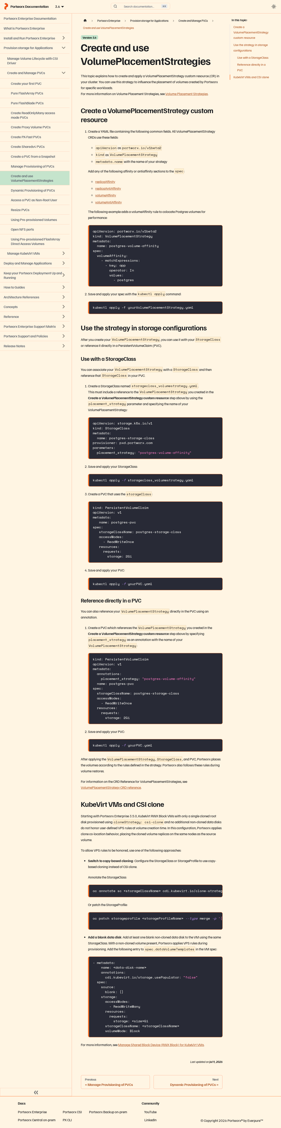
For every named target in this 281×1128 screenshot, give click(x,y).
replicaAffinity (105, 181)
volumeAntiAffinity (108, 202)
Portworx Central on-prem (37, 1120)
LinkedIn (150, 1120)
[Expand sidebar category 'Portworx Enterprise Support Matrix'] (64, 326)
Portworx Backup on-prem (108, 1112)
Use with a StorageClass (252, 57)
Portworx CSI (72, 1112)
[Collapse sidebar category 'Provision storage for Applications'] (64, 48)
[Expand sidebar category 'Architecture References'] (64, 297)
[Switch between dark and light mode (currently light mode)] (273, 6)
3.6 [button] (57, 6)
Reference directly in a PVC (251, 67)
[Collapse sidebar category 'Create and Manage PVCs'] (64, 73)
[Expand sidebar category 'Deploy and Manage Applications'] (64, 263)
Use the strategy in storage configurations (250, 47)
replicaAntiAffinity (108, 188)
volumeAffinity (105, 195)
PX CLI (67, 1120)
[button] (35, 346)
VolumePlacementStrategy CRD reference (111, 787)
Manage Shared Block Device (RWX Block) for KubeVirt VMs (161, 1044)
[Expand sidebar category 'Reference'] (64, 316)
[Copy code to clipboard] (217, 231)
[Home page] (85, 20)
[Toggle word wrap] (208, 890)
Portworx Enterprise (32, 1112)
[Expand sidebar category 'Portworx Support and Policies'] (64, 336)
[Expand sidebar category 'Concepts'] (64, 307)
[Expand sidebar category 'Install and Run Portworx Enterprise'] (64, 38)
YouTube (150, 1112)
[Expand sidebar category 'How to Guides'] (64, 287)
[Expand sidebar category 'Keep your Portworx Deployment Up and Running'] (64, 275)
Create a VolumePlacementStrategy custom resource (250, 32)
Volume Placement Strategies (186, 93)
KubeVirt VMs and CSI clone (251, 77)
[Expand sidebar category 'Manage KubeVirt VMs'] (64, 253)
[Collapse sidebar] (36, 1092)
